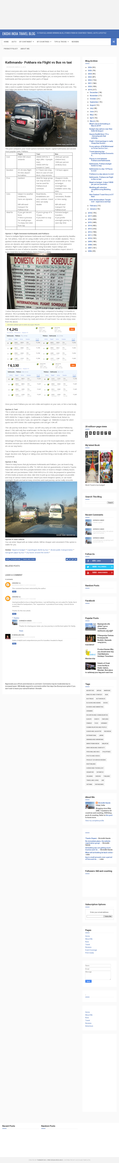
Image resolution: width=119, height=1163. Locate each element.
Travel (87, 944)
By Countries (43, 42)
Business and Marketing (94, 707)
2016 (90, 219)
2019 (90, 90)
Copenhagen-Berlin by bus (37, 550)
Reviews (75, 42)
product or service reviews (96, 760)
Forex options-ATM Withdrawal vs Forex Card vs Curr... (101, 147)
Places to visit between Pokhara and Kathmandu (99, 160)
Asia (7, 559)
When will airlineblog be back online (98, 852)
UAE (102, 780)
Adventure (90, 690)
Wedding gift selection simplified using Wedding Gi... (100, 189)
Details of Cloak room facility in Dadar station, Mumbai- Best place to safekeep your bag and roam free (99, 667)
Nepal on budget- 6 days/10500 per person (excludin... (101, 183)
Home (6, 42)
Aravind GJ (16, 583)
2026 (90, 67)
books (105, 703)
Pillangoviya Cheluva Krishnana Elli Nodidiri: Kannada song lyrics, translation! (99, 640)
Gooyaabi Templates (82, 1160)
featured (105, 719)
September (94, 102)
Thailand (107, 776)
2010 (90, 238)
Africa (99, 690)
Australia (89, 698)
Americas (107, 690)
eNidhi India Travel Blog (18, 33)
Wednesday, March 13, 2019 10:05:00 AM (24, 599)
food (96, 723)
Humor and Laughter (93, 731)
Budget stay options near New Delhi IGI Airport (100, 130)
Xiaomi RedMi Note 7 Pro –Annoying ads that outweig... (99, 136)
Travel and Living (29, 559)
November (94, 96)
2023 (90, 77)
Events (96, 719)
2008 (90, 245)
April (92, 118)
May (91, 115)
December (94, 92)
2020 (90, 86)
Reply (14, 591)
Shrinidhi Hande (25, 621)
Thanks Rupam (91, 838)
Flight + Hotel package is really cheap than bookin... (101, 142)
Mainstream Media (92, 743)
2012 (90, 232)
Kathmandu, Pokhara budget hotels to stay (100, 165)
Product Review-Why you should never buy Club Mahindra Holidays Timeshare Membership (99, 653)
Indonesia (107, 731)
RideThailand (91, 764)
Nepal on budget (18, 550)
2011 (90, 235)
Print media (89, 953)
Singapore (90, 772)
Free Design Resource (55, 1160)
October (93, 99)
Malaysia (105, 743)
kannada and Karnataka (94, 739)
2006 (90, 251)
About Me (25, 49)
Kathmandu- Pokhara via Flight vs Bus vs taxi (101, 178)
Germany (104, 723)
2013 (90, 229)
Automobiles (100, 698)
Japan (101, 735)
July (91, 108)
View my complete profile (94, 821)
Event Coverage (91, 950)
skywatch (100, 772)
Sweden (98, 776)
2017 (90, 216)
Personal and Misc (93, 752)
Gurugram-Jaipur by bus (14, 552)
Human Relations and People (96, 727)
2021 (90, 83)
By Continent (25, 42)
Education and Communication (97, 715)
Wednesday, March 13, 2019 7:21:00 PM (30, 622)
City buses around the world (37, 552)
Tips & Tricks (60, 42)
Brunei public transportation (62, 550)
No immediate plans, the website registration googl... (97, 842)
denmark (89, 711)
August (93, 105)
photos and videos (93, 756)
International (16, 559)
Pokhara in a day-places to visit (101, 174)
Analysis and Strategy (94, 694)
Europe (88, 719)
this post (109, 815)
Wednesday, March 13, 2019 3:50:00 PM (23, 637)
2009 (90, 241)
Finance (89, 723)
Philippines (106, 752)
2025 (90, 70)
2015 (90, 222)
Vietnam (89, 784)
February (93, 206)
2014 (90, 226)
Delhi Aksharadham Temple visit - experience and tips (100, 201)
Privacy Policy (11, 49)
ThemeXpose (41, 1160)
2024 (90, 74)
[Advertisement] (14, 14)
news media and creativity (95, 747)
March (92, 121)
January (93, 209)
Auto (14, 42)
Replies (16, 618)
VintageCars (99, 784)
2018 (90, 213)
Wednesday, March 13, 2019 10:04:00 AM (24, 585)
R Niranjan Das (18, 635)
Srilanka (89, 776)
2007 (90, 248)
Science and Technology (94, 768)
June (92, 111)
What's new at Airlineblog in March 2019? (99, 125)
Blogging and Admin (93, 703)
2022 (90, 80)
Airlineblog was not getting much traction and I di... (98, 849)
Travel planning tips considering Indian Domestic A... (101, 153)
